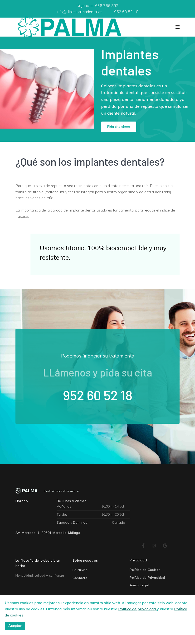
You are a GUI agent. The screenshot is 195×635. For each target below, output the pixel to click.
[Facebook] (143, 545)
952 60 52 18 (126, 11)
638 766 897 (106, 5)
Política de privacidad (137, 609)
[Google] (165, 545)
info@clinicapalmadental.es (79, 11)
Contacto (80, 578)
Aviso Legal (139, 585)
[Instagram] (154, 545)
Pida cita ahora (118, 126)
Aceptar (15, 626)
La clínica (80, 570)
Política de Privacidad (147, 577)
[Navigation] (178, 27)
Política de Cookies (145, 570)
